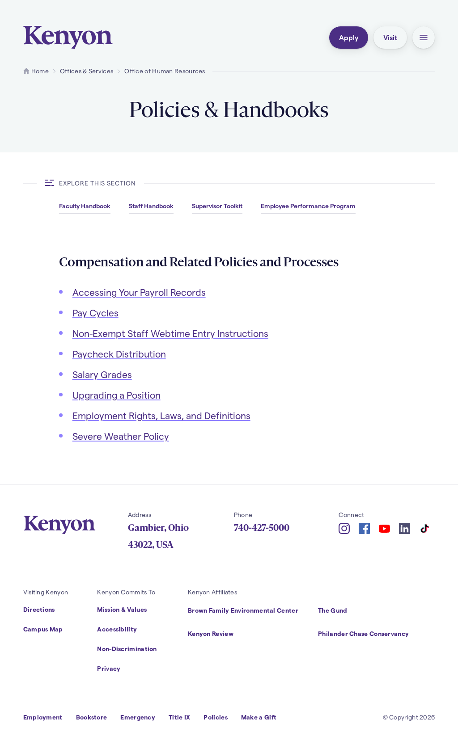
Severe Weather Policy (120, 436)
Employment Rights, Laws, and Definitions (161, 415)
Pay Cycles (95, 312)
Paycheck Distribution (119, 353)
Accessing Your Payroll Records (139, 292)
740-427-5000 (261, 527)
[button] (423, 37)
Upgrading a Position (116, 394)
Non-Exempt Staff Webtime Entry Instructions (170, 333)
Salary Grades (102, 374)
